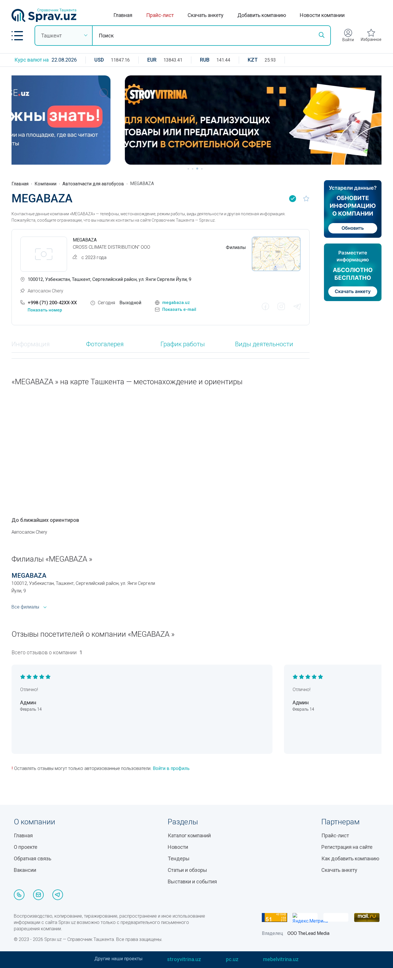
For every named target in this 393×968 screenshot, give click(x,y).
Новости (178, 847)
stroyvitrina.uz (184, 959)
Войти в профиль (171, 768)
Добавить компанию (261, 15)
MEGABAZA (29, 575)
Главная (122, 15)
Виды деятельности (264, 344)
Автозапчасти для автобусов (93, 184)
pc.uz (232, 959)
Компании (45, 184)
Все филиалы (25, 607)
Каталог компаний (189, 835)
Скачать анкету (206, 15)
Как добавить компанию (350, 858)
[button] (17, 35)
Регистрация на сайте (347, 847)
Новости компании (322, 15)
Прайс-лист (160, 15)
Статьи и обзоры (187, 870)
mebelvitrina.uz (281, 959)
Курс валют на (31, 60)
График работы (183, 344)
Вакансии (25, 870)
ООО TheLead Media (308, 933)
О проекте (25, 847)
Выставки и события (192, 881)
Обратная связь (32, 858)
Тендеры (179, 858)
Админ (28, 702)
